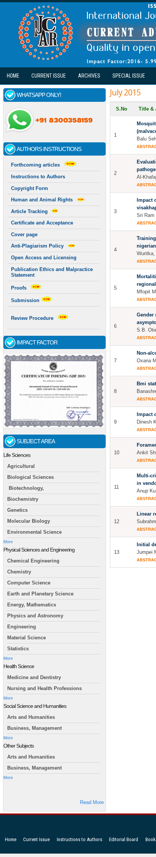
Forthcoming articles (35, 165)
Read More (92, 802)
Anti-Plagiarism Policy (37, 246)
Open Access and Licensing (43, 257)
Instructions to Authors (38, 176)
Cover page (24, 234)
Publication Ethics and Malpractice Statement (52, 272)
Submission (26, 300)
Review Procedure (32, 318)
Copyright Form (29, 188)
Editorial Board (123, 839)
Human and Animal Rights (42, 200)
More (8, 541)
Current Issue (48, 76)
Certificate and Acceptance (42, 223)
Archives (89, 76)
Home (13, 76)
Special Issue (128, 76)
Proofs (19, 288)
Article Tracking (29, 211)
